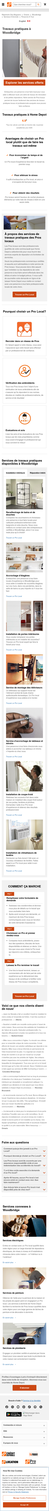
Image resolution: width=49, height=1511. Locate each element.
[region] (24, 1489)
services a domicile (11, 17)
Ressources (8, 1437)
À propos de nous (10, 1443)
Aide (5, 1431)
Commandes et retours (12, 1425)
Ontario (26, 15)
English (22, 21)
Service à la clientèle (32, 1400)
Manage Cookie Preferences (24, 1498)
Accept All (24, 1505)
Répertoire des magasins (11, 15)
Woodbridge (36, 15)
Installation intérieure (15, 472)
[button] (3, 4)
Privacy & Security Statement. (18, 1492)
